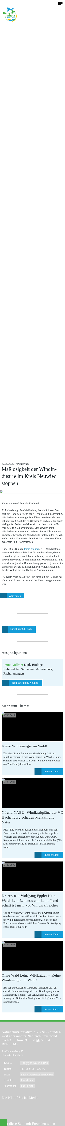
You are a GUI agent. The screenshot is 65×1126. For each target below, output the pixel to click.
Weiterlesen (15, 595)
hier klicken (27, 1080)
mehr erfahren (51, 771)
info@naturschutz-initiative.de (37, 1074)
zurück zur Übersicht (21, 629)
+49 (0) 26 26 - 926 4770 (34, 1063)
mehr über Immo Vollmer (25, 682)
